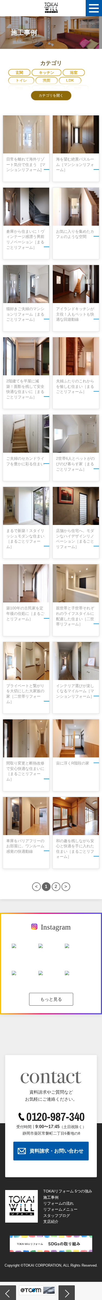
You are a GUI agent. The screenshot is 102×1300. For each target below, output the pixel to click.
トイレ (21, 80)
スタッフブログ (56, 1215)
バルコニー (48, 88)
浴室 (74, 72)
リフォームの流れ (58, 1203)
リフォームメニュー (60, 1209)
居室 (77, 88)
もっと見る (51, 999)
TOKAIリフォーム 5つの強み (67, 1191)
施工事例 (50, 1197)
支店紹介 (50, 1221)
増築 (19, 88)
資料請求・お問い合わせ (57, 1151)
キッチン (46, 72)
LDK (70, 80)
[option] (37, 1290)
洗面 (46, 80)
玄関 (19, 72)
